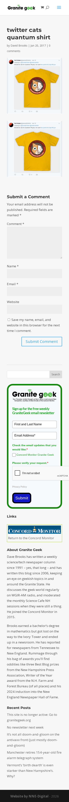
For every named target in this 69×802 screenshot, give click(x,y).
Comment (15, 224)
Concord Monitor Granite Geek (35, 454)
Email (12, 284)
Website (13, 302)
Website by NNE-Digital (29, 796)
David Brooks (19, 45)
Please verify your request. (30, 462)
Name (13, 266)
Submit (21, 498)
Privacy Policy (19, 486)
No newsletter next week (25, 727)
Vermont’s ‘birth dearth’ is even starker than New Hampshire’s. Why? (30, 770)
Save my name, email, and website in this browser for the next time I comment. (33, 325)
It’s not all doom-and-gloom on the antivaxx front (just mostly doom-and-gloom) (33, 740)
